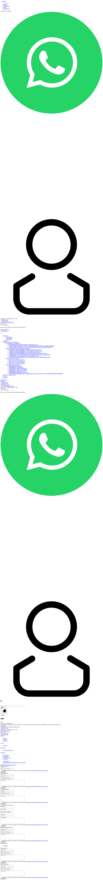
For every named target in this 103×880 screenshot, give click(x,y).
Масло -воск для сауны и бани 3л (17, 361)
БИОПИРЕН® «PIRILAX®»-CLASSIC (18, 372)
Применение (6, 6)
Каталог (5, 738)
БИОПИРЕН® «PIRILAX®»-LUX (17, 371)
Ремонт (5, 745)
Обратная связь (4, 734)
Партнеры (5, 756)
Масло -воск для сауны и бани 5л (17, 359)
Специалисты (6, 757)
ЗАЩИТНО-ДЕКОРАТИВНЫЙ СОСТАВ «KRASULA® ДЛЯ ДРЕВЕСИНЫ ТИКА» (29, 357)
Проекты (5, 340)
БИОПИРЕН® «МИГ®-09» (15, 366)
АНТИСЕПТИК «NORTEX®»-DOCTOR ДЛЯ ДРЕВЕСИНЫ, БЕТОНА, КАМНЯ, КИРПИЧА (32, 345)
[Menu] (4, 711)
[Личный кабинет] (51, 317)
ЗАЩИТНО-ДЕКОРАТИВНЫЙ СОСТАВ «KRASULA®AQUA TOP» (26, 351)
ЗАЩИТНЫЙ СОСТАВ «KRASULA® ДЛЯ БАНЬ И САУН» (24, 356)
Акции (5, 376)
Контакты (5, 377)
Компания (5, 335)
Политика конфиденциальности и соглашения (14, 762)
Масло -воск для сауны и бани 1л (17, 362)
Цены (4, 7)
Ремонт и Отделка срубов (9, 374)
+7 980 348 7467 (4, 321)
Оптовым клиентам (8, 750)
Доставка (5, 3)
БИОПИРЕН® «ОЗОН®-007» (16, 367)
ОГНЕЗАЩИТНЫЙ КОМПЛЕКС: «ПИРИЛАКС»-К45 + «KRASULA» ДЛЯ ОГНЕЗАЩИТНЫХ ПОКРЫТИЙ (36, 373)
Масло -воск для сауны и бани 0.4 (17, 363)
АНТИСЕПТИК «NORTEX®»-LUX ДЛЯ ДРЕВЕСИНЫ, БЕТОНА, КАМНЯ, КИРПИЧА (30, 347)
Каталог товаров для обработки (10, 342)
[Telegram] (51, 215)
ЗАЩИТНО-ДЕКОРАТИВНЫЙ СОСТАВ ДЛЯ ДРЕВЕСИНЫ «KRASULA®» (28, 353)
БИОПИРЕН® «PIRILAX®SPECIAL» (18, 368)
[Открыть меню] (1, 332)
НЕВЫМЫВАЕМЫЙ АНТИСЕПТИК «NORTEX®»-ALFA (23, 344)
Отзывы (5, 5)
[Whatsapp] (51, 113)
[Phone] (1, 701)
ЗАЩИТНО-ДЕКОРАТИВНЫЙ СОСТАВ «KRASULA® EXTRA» (25, 349)
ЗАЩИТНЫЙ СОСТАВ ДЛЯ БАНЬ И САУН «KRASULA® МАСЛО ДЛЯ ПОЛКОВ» (30, 354)
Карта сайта (6, 761)
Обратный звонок (5, 329)
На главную (3, 725)
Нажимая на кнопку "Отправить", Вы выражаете (25, 770)
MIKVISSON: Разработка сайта (8, 764)
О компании (6, 755)
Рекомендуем (6, 8)
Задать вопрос (4, 331)
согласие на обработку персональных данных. (37, 770)
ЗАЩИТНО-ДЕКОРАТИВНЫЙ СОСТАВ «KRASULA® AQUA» (25, 352)
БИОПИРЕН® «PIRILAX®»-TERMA (18, 369)
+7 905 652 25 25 (4, 319)
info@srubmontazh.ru (9, 322)
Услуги (5, 739)
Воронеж (4, 1)
